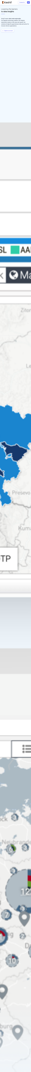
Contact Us (22, 2)
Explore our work (8, 30)
